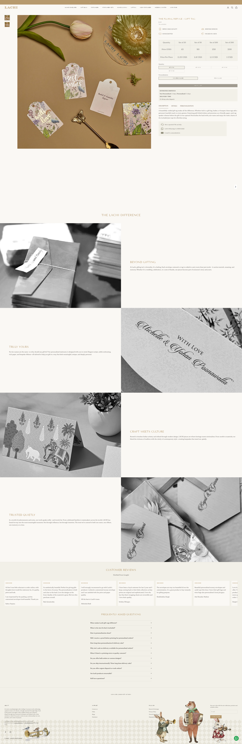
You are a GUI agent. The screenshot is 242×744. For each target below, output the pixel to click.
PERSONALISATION (187, 106)
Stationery (95, 7)
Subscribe (216, 716)
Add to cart (198, 85)
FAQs (93, 711)
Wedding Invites (160, 7)
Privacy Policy (152, 711)
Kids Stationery (145, 7)
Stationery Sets (108, 7)
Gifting (133, 7)
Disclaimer (94, 717)
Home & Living (122, 7)
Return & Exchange (154, 709)
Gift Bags (83, 7)
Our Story (173, 7)
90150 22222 (180, 128)
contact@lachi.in (175, 133)
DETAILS (174, 106)
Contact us (94, 709)
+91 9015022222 (28, 723)
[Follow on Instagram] (10, 732)
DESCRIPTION (163, 106)
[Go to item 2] (7, 24)
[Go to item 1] (7, 17)
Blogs (93, 714)
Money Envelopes (71, 7)
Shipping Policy (153, 717)
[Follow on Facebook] (5, 732)
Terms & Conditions (154, 714)
